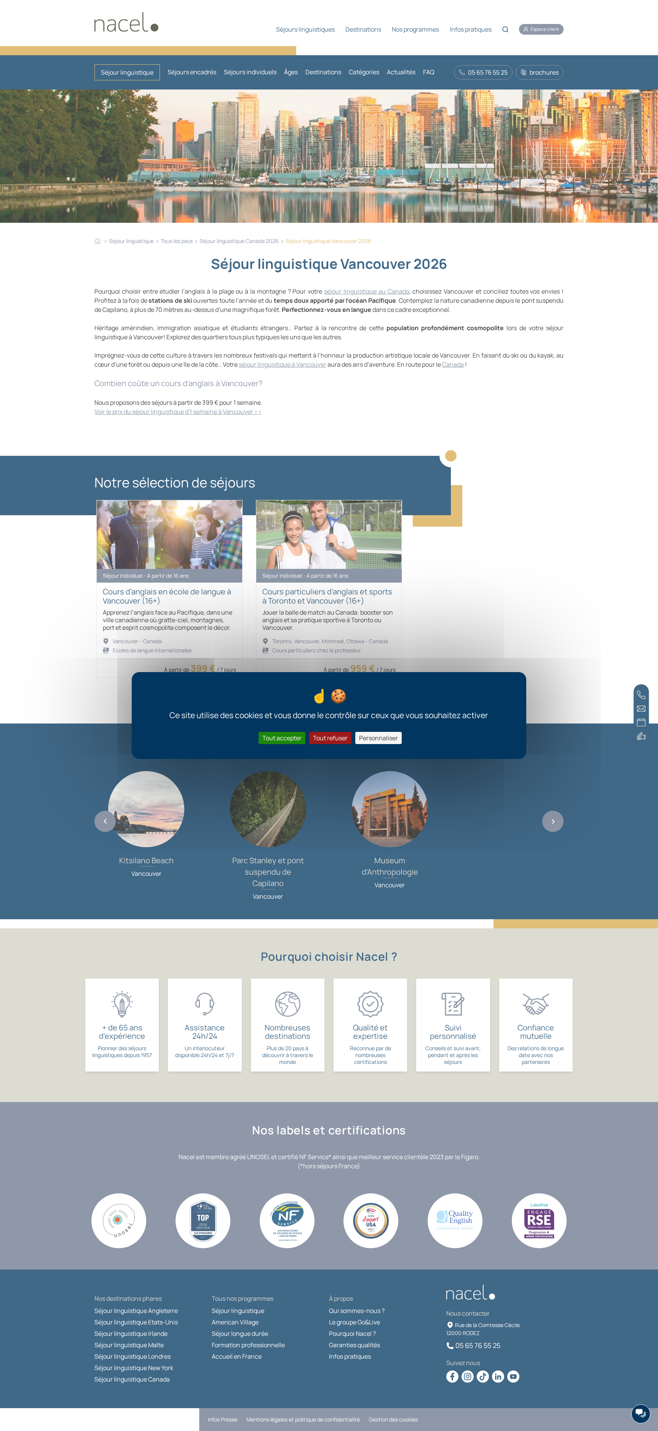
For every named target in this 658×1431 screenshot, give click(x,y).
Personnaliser (378, 738)
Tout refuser (330, 738)
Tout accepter (282, 738)
